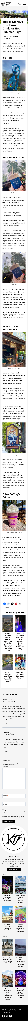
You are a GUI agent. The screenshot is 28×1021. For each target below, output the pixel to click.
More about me (13, 869)
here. (8, 550)
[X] (7, 1016)
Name (5, 796)
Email (5, 804)
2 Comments (6, 38)
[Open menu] (24, 4)
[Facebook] (3, 1016)
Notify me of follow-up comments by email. (14, 812)
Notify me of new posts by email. (14, 817)
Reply (5, 723)
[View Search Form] (19, 4)
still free (4, 133)
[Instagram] (10, 1016)
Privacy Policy (6, 1012)
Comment (5, 766)
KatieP (6, 36)
